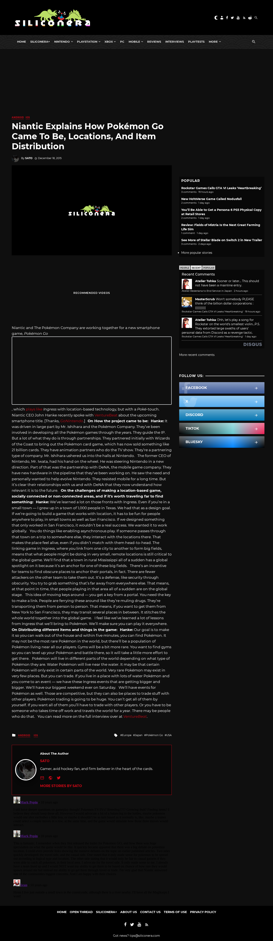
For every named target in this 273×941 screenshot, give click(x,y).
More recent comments (197, 355)
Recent (196, 268)
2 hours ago (241, 290)
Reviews (154, 41)
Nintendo (62, 41)
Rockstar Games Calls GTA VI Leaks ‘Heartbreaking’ (221, 188)
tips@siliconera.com (145, 936)
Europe (126, 735)
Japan (138, 735)
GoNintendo (71, 421)
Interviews (174, 41)
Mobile (134, 41)
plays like (34, 409)
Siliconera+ (40, 41)
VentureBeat (106, 415)
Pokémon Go (154, 735)
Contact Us (150, 912)
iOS (28, 117)
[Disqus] (92, 848)
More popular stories (196, 253)
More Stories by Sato (61, 786)
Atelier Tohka (205, 281)
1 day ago (250, 336)
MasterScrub (205, 299)
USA (169, 735)
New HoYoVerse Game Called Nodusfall (211, 199)
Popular (208, 268)
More (213, 41)
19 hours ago (252, 311)
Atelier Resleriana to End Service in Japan (207, 290)
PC (122, 41)
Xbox (109, 41)
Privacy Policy (203, 912)
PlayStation (87, 41)
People (184, 268)
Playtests (196, 41)
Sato (28, 158)
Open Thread (81, 912)
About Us (128, 912)
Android (18, 117)
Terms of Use (175, 912)
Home (21, 41)
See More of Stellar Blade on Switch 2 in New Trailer (221, 240)
